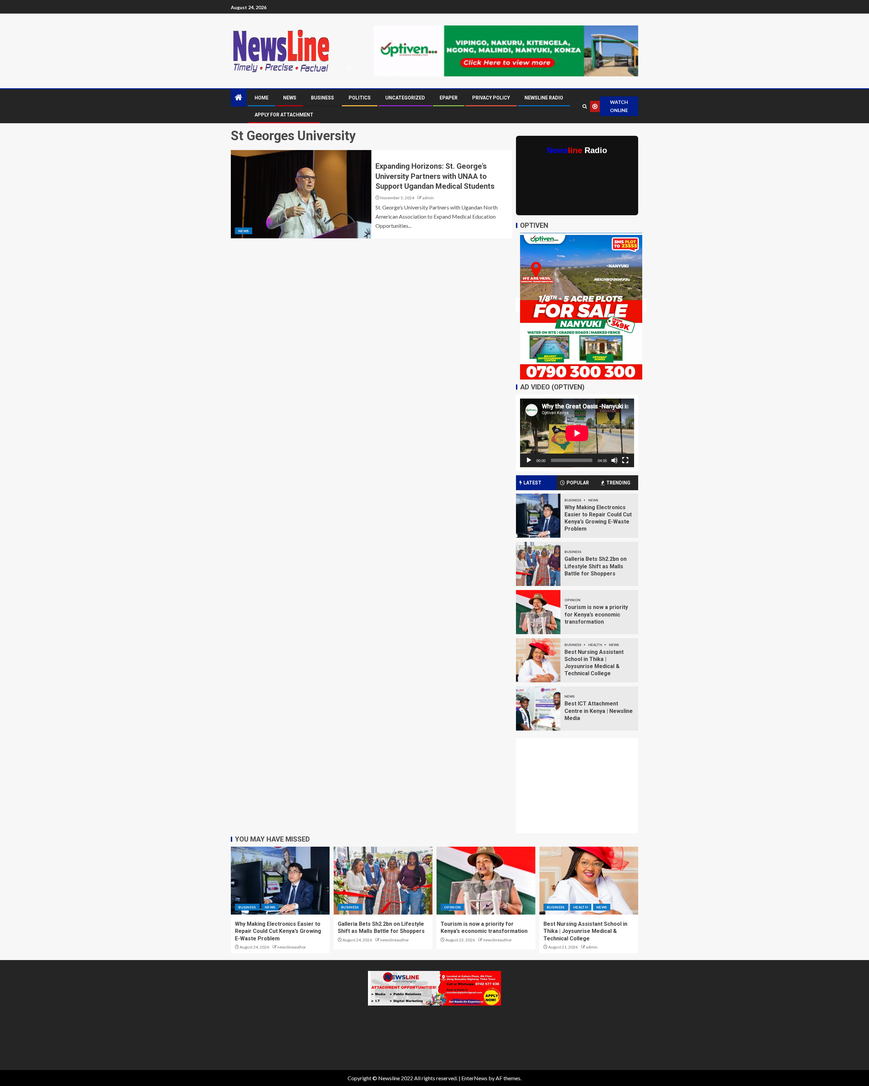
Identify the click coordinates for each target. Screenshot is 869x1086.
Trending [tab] (618, 482)
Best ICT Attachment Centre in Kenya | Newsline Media (599, 710)
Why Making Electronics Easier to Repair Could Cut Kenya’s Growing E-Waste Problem (278, 931)
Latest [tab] (532, 482)
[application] (577, 433)
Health (595, 645)
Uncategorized (405, 97)
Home (262, 97)
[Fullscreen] (625, 460)
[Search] (584, 106)
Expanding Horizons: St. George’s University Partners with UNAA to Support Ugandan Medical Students (435, 176)
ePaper (449, 97)
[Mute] (614, 460)
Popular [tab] (578, 482)
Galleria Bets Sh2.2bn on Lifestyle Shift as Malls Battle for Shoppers (596, 566)
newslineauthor (291, 947)
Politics (360, 97)
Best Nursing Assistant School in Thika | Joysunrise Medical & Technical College (585, 931)
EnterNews (474, 1078)
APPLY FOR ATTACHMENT (284, 114)
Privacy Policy (491, 97)
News (289, 97)
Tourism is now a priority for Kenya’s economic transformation (596, 614)
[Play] (528, 460)
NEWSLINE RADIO (543, 97)
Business (322, 97)
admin (428, 197)
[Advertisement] (581, 789)
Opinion (572, 600)
